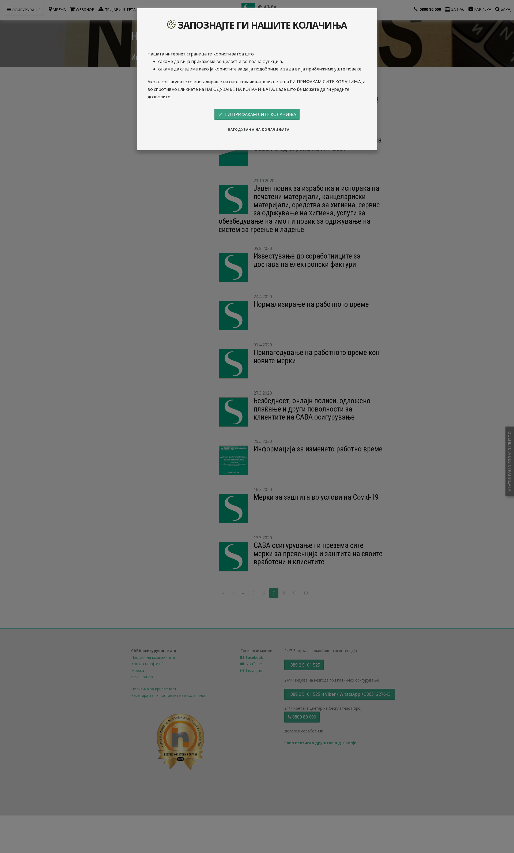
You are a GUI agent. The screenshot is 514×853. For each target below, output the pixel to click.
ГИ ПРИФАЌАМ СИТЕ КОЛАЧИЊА (259, 114)
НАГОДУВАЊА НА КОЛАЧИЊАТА (259, 129)
